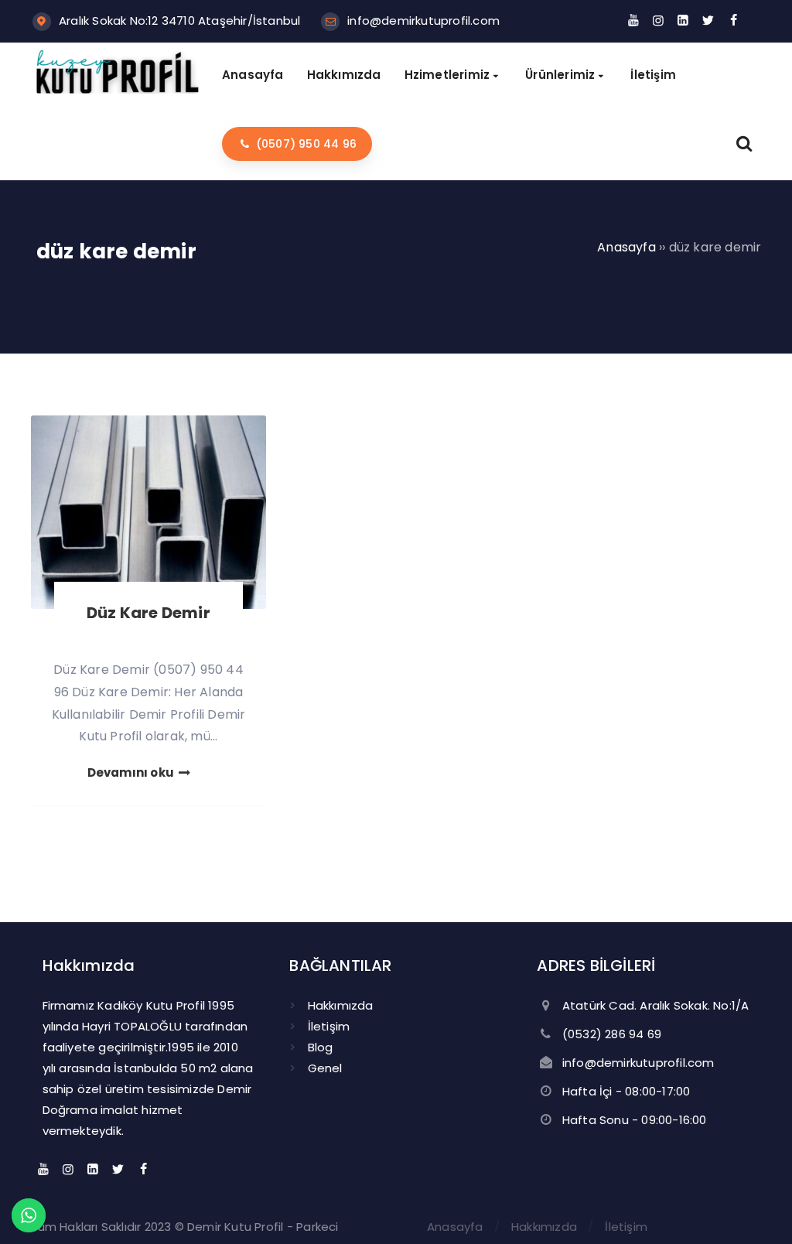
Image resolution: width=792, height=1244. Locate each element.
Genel (325, 1068)
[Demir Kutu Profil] (117, 89)
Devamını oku (132, 772)
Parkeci (317, 1226)
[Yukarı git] (757, 1209)
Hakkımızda (341, 1005)
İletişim (329, 1026)
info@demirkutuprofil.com (423, 20)
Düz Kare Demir (148, 613)
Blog (320, 1047)
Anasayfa (455, 1226)
